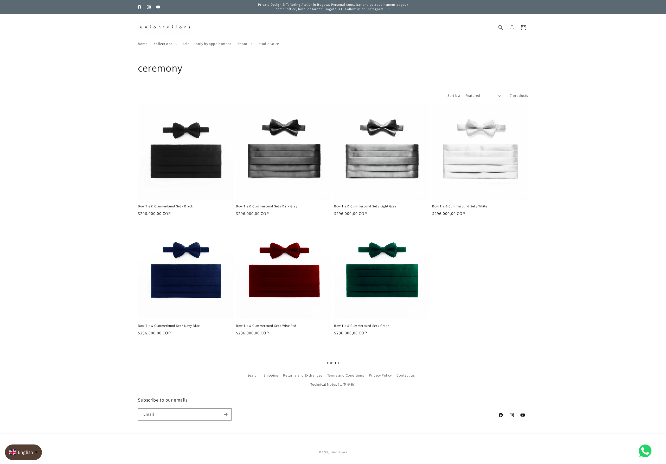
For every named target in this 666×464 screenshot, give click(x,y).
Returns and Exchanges (302, 375)
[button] (165, 43)
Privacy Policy (380, 375)
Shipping (271, 375)
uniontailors (338, 452)
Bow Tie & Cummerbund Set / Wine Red (266, 326)
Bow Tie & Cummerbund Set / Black (165, 206)
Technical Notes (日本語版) (332, 384)
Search (253, 375)
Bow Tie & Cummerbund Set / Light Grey (365, 206)
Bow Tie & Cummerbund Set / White (459, 206)
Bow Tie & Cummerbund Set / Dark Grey (266, 206)
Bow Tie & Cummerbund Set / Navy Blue (169, 326)
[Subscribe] (225, 414)
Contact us (405, 375)
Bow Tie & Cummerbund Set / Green (361, 326)
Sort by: (453, 95)
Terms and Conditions (345, 375)
